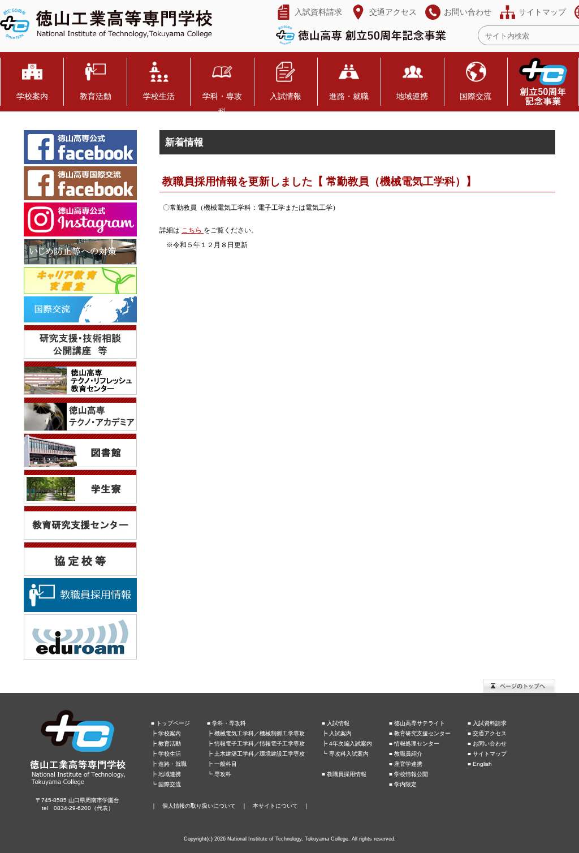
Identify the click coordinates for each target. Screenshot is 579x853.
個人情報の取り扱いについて (199, 806)
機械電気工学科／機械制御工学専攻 (259, 733)
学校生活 (159, 96)
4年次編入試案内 (350, 743)
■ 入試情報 (335, 723)
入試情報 (285, 96)
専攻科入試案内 (349, 754)
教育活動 (95, 96)
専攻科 (222, 774)
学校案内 (32, 96)
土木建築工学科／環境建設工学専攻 (259, 754)
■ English (480, 764)
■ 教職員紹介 (405, 754)
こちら (193, 230)
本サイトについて (275, 806)
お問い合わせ (467, 12)
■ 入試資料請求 (487, 723)
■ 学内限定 (403, 784)
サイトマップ (542, 12)
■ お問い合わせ (487, 743)
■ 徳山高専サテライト (417, 723)
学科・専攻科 (222, 104)
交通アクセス (393, 12)
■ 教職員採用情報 (344, 774)
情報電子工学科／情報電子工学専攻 (259, 743)
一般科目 (225, 764)
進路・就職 (349, 96)
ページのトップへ (519, 686)
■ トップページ (170, 723)
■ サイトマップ (487, 754)
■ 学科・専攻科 (226, 723)
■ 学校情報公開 (408, 774)
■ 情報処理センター (414, 743)
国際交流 (475, 96)
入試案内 (340, 733)
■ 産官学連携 (405, 764)
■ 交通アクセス (487, 733)
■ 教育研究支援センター (420, 733)
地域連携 (412, 96)
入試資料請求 (318, 12)
